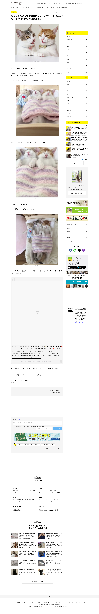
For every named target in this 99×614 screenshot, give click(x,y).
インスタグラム (45, 445)
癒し (32, 445)
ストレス (69, 90)
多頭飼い (26, 445)
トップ (12, 7)
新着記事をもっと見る (37, 581)
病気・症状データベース (72, 43)
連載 (42, 3)
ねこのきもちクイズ (71, 231)
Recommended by (78, 159)
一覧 (85, 77)
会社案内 (41, 604)
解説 (68, 62)
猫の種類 (69, 69)
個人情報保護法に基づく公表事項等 (52, 604)
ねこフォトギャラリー (72, 234)
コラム (68, 52)
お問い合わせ (82, 602)
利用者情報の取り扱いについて (63, 602)
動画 (52, 445)
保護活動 (69, 116)
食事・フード (70, 103)
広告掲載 (39, 602)
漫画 (68, 49)
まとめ (68, 65)
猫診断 (68, 237)
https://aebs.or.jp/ (79, 322)
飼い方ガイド (80, 3)
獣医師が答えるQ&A (71, 224)
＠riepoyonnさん (26, 73)
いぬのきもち (32, 602)
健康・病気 (69, 110)
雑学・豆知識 (70, 97)
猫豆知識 (38, 3)
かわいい (29, 7)
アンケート (69, 72)
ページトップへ (49, 596)
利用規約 (45, 602)
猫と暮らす (69, 36)
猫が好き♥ (69, 39)
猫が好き (18, 7)
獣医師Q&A (74, 3)
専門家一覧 (74, 602)
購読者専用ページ (71, 241)
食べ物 (50, 3)
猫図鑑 (69, 3)
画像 (68, 59)
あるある (69, 94)
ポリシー (52, 602)
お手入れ (69, 81)
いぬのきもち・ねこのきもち (20, 602)
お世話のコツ (55, 3)
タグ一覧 (85, 3)
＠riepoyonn (37, 63)
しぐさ (68, 107)
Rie (22, 361)
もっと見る (77, 163)
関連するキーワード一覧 (52, 448)
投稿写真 (65, 3)
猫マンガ (46, 3)
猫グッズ (69, 100)
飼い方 (68, 84)
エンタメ (60, 3)
